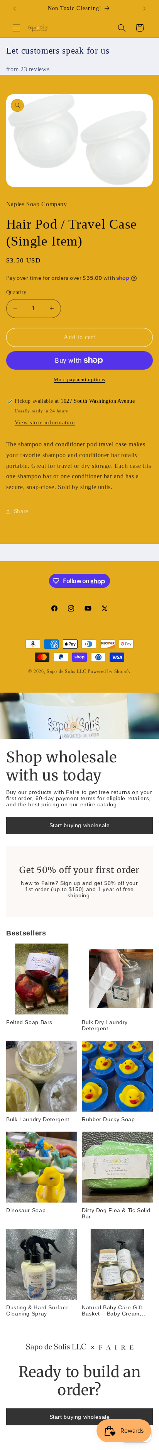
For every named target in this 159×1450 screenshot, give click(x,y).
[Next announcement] (144, 8)
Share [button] (21, 511)
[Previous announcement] (14, 8)
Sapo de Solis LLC (66, 671)
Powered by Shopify (109, 671)
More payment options (79, 379)
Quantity (16, 292)
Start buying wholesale (79, 825)
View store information (45, 422)
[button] (16, 28)
